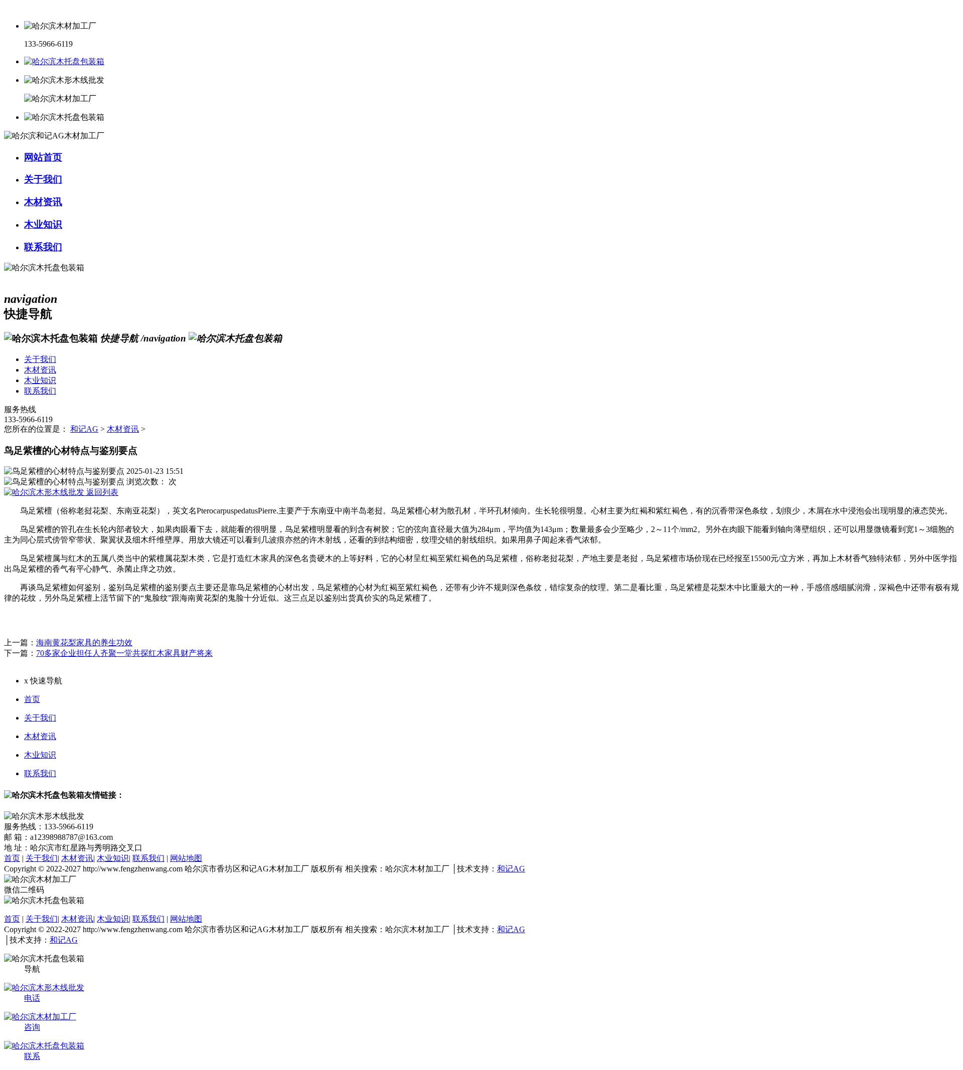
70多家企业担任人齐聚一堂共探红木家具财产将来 (124, 653)
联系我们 (40, 773)
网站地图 (186, 858)
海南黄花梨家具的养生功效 (84, 642)
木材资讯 (123, 429)
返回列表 (101, 492)
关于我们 (40, 718)
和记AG (84, 429)
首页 (32, 699)
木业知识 (40, 755)
